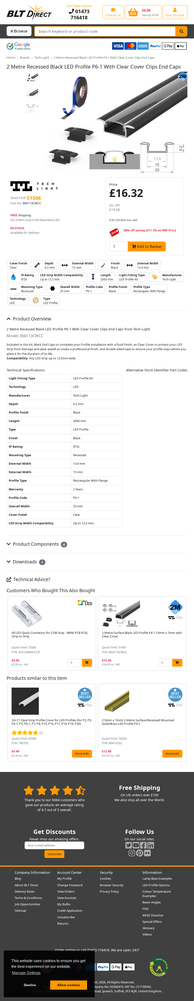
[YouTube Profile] (136, 845)
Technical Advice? (31, 579)
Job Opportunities (27, 904)
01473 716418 (80, 14)
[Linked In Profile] (150, 845)
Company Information (32, 872)
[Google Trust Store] (18, 46)
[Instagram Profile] (131, 853)
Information (152, 872)
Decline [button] (30, 985)
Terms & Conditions (28, 898)
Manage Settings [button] (26, 973)
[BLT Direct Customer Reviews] (54, 790)
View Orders (65, 891)
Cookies (105, 878)
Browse (20, 31)
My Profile (64, 878)
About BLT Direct (26, 885)
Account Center (69, 872)
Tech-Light (42, 57)
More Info (82, 753)
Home (11, 57)
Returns (62, 923)
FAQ (145, 909)
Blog (18, 878)
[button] (183, 633)
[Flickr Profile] (147, 853)
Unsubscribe (66, 917)
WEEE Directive (152, 915)
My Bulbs (63, 904)
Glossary (148, 928)
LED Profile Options (156, 885)
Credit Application (69, 910)
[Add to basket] (87, 663)
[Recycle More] (159, 966)
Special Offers (152, 921)
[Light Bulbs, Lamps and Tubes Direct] (29, 12)
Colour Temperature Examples (156, 893)
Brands (25, 57)
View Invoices (66, 898)
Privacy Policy (109, 891)
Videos (147, 934)
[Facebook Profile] (143, 845)
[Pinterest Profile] (139, 853)
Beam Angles (151, 902)
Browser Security (111, 885)
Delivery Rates (25, 891)
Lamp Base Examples (157, 878)
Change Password (70, 885)
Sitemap (20, 910)
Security (106, 872)
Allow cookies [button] (68, 985)
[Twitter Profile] (128, 845)
